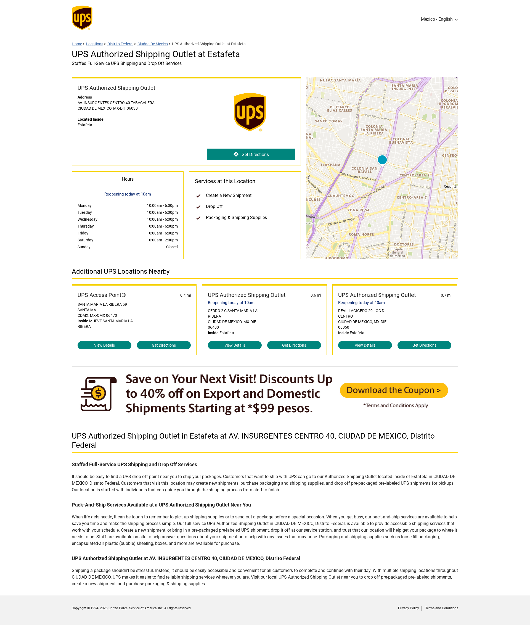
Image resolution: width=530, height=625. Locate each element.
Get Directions (255, 154)
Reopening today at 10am (231, 302)
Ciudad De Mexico (152, 44)
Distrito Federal (120, 44)
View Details (104, 345)
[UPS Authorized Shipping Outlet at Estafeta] (265, 420)
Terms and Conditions (441, 608)
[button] (439, 19)
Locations (94, 44)
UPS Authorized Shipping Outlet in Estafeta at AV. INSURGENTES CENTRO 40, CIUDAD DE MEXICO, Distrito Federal (253, 440)
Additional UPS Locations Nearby (120, 271)
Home (77, 44)
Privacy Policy (408, 608)
